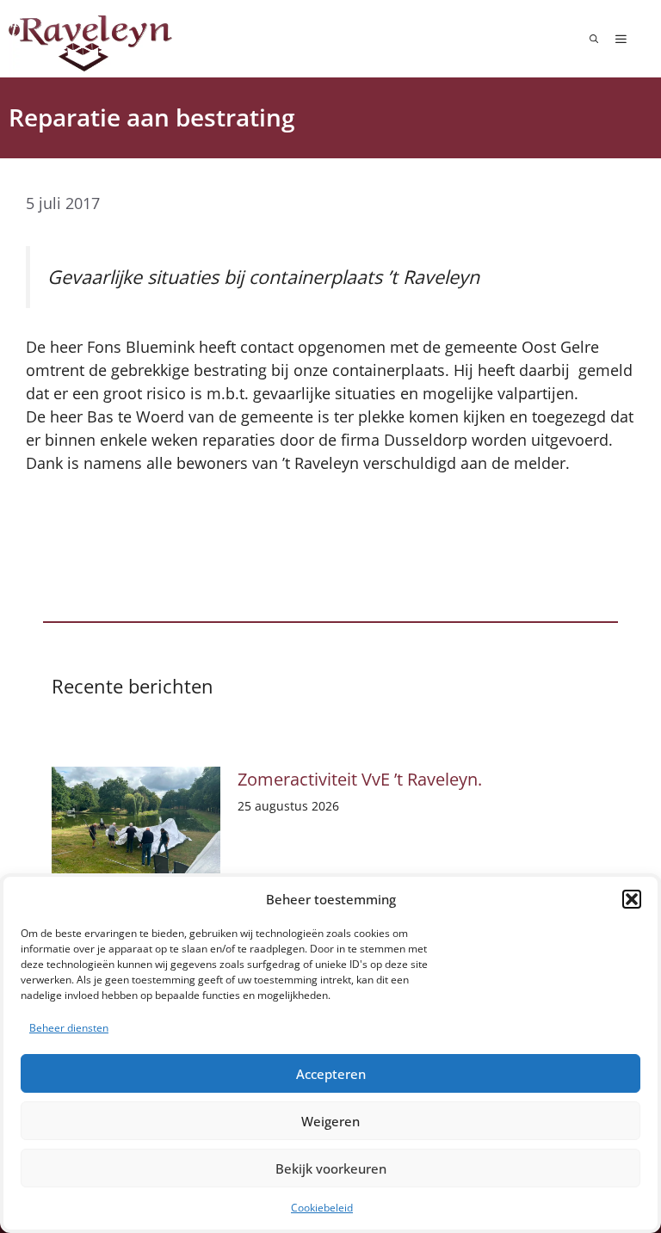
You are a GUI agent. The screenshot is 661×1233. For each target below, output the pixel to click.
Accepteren (331, 1073)
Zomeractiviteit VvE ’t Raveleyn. (360, 779)
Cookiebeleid (322, 1207)
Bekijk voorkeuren (330, 1168)
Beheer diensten (68, 1027)
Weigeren (330, 1121)
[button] (631, 899)
